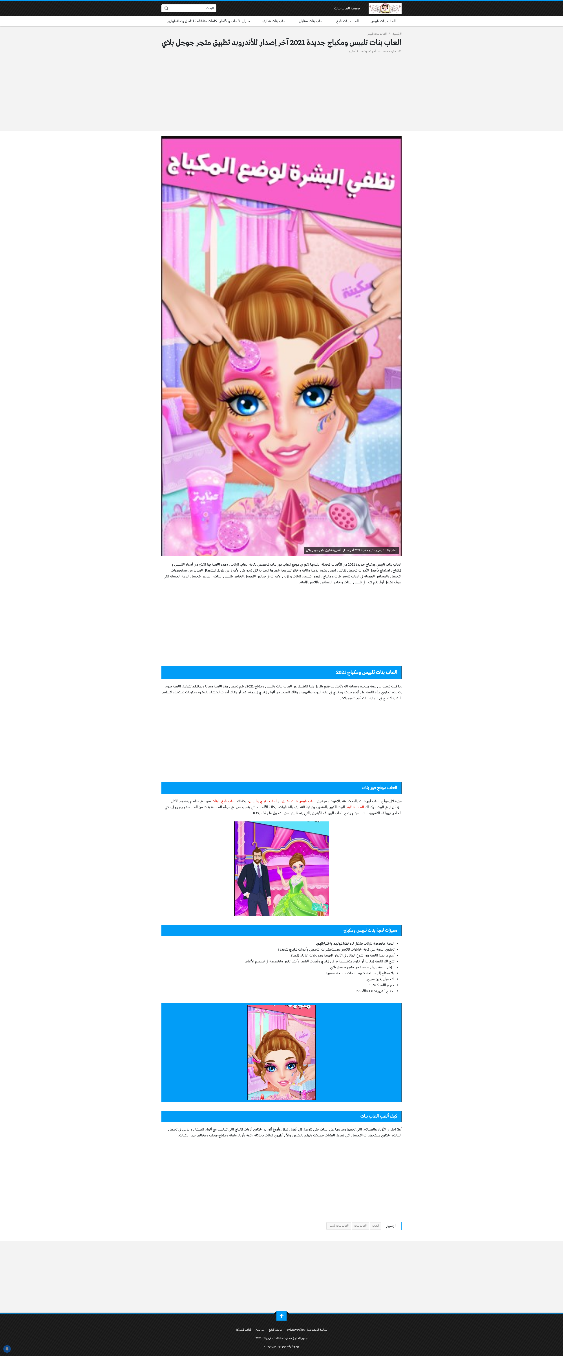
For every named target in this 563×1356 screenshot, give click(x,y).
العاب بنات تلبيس (383, 21)
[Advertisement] (281, 90)
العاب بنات (360, 1226)
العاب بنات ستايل (311, 21)
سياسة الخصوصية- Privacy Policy (307, 1330)
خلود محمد (389, 51)
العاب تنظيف (355, 807)
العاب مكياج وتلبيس (263, 801)
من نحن (260, 1330)
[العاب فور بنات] (385, 8)
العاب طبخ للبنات (224, 801)
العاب (375, 1226)
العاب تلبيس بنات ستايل (299, 801)
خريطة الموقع (276, 1330)
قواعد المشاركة (243, 1330)
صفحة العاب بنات (347, 8)
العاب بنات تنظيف (274, 21)
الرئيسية (397, 34)
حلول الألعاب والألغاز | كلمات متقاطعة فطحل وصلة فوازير (208, 21)
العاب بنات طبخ (347, 21)
